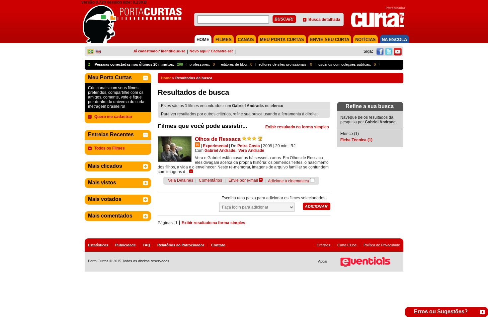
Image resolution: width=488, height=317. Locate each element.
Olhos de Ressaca (218, 139)
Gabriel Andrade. (220, 150)
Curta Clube (347, 245)
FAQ (146, 245)
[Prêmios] (260, 138)
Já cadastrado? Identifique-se (159, 51)
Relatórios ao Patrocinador (180, 245)
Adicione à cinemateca (288, 181)
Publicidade (125, 245)
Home (166, 78)
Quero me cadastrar (113, 116)
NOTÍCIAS (365, 39)
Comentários (210, 180)
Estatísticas (98, 245)
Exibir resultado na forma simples (297, 127)
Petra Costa (248, 146)
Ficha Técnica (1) (356, 140)
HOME (203, 39)
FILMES (223, 39)
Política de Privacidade (382, 245)
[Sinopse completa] (191, 171)
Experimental (215, 146)
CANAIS (246, 39)
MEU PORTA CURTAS (282, 39)
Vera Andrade (251, 150)
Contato (218, 245)
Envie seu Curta (329, 39)
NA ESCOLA (394, 39)
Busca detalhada (324, 19)
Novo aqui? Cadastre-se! (211, 51)
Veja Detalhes (180, 180)
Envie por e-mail (243, 180)
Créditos (323, 245)
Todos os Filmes (109, 148)
